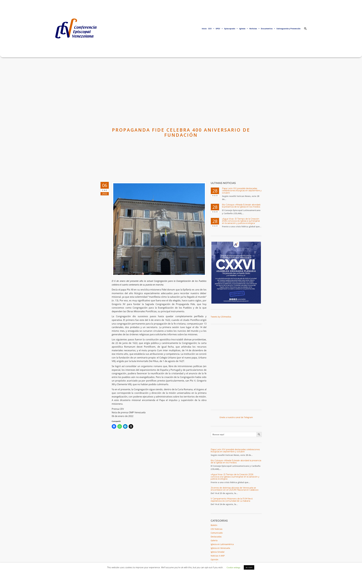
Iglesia (242, 28)
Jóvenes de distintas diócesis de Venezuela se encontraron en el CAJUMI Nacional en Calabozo (234, 488)
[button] (305, 28)
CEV (210, 28)
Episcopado (229, 28)
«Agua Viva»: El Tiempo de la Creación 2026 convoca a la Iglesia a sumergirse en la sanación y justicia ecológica (241, 221)
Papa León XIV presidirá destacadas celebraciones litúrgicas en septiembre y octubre (242, 190)
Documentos (266, 28)
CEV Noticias (216, 529)
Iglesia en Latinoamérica (222, 544)
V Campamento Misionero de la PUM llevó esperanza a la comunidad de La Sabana (232, 499)
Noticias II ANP (218, 555)
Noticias (253, 28)
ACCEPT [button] (249, 567)
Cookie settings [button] (233, 567)
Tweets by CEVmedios (221, 316)
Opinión (214, 559)
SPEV (218, 28)
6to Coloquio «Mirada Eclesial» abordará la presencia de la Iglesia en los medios (241, 205)
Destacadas (216, 536)
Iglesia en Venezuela (220, 548)
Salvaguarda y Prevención (288, 28)
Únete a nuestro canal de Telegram (236, 417)
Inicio (204, 28)
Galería (214, 540)
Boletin (214, 525)
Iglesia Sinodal (217, 552)
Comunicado (217, 532)
